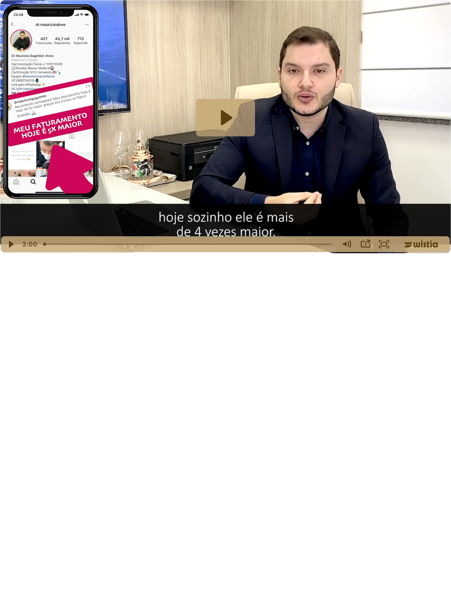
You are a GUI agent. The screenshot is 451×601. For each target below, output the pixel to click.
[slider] (188, 244)
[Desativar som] (346, 244)
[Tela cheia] (384, 244)
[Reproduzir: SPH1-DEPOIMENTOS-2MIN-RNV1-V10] (225, 117)
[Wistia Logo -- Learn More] (421, 244)
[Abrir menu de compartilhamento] (365, 244)
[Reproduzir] (10, 244)
